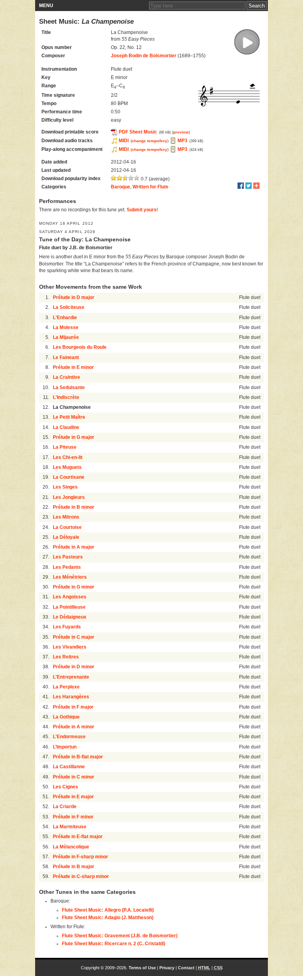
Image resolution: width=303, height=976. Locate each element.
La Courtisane (68, 477)
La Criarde (65, 806)
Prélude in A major (73, 547)
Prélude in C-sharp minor (81, 876)
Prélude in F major (73, 707)
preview (181, 132)
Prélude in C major (73, 637)
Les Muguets (67, 467)
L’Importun (65, 747)
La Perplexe (66, 687)
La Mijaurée (66, 337)
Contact (186, 967)
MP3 (182, 140)
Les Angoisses (69, 596)
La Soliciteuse (68, 307)
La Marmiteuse (69, 826)
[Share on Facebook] (241, 185)
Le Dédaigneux (69, 617)
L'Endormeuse (69, 736)
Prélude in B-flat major (78, 756)
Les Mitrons (66, 517)
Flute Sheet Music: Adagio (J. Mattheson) (107, 917)
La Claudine (66, 427)
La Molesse (66, 327)
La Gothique (66, 717)
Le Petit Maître (69, 417)
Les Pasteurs (68, 557)
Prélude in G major (73, 437)
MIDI (124, 140)
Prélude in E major (73, 796)
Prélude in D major (73, 297)
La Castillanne (69, 766)
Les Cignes (65, 786)
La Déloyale (66, 537)
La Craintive (66, 377)
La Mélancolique (71, 846)
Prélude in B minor (73, 507)
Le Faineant (66, 357)
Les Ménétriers (70, 577)
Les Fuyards (67, 626)
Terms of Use (142, 967)
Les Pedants (67, 567)
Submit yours (142, 209)
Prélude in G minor (73, 587)
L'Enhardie (65, 317)
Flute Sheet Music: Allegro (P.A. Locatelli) (108, 910)
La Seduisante (69, 387)
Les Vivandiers (69, 647)
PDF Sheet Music (138, 132)
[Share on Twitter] (248, 185)
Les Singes (65, 487)
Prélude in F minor (73, 816)
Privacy (166, 967)
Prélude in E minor (73, 367)
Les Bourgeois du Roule (80, 347)
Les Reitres (66, 656)
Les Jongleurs (69, 497)
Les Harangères (71, 696)
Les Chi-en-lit (67, 457)
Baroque (120, 186)
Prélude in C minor (73, 777)
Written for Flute (150, 186)
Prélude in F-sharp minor (80, 856)
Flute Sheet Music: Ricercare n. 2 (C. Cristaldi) (113, 943)
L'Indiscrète (66, 397)
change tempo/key (149, 141)
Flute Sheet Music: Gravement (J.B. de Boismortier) (120, 935)
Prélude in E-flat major (78, 836)
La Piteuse (65, 447)
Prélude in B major (73, 866)
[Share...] (256, 185)
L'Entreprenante (71, 677)
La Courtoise (67, 527)
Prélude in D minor (73, 666)
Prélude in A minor (73, 726)
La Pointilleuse (69, 607)
